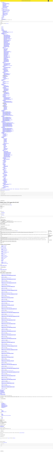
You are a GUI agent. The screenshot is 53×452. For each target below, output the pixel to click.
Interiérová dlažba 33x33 (6, 60)
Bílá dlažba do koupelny (6, 59)
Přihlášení (2, 410)
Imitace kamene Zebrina (6, 90)
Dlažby (3, 82)
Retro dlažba (5, 50)
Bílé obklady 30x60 (6, 42)
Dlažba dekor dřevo (6, 166)
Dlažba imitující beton (5, 123)
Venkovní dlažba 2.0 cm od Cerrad (7, 153)
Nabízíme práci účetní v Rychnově (6, 9)
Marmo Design (5, 168)
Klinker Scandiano (6, 106)
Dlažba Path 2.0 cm (5, 129)
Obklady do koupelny (6, 34)
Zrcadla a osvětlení (4, 114)
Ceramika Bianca (4, 158)
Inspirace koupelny (4, 111)
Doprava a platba (4, 4)
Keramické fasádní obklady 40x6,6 (7, 99)
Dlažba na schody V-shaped (6, 155)
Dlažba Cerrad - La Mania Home (7, 156)
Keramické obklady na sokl (6, 98)
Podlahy (5, 178)
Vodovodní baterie (4, 113)
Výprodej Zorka (5, 182)
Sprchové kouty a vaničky (5, 115)
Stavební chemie (4, 77)
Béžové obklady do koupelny (7, 41)
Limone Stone (5, 174)
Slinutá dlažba (5, 58)
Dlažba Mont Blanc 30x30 (6, 71)
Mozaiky (3, 62)
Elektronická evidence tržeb (4, 405)
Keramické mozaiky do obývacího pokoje (8, 65)
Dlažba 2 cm (4, 72)
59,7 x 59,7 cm (2, 212)
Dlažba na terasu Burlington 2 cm (7, 73)
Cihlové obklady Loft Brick (6, 93)
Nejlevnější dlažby (6, 135)
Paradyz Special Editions (6, 143)
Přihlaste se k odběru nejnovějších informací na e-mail (5, 428)
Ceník (3, 12)
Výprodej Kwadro (5, 172)
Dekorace (4, 66)
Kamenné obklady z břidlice (6, 95)
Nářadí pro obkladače (6, 76)
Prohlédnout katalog (2, 426)
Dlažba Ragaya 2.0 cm (5, 131)
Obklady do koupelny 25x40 (7, 43)
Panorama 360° (4, 11)
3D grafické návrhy (3, 403)
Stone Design (5, 139)
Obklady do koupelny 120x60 (7, 44)
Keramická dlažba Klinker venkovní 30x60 (8, 102)
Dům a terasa (4, 32)
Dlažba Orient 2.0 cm (5, 130)
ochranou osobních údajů (21, 432)
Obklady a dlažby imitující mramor (7, 40)
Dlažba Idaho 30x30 (6, 70)
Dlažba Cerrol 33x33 (6, 186)
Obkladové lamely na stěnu (6, 46)
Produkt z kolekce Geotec (3, 265)
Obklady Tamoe (4, 119)
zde (17, 230)
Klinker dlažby (4, 100)
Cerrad (3, 150)
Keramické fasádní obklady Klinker (7, 97)
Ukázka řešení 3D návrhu (5, 14)
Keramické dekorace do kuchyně (7, 67)
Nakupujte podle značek (5, 7)
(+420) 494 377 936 (5, 442)
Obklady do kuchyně (5, 117)
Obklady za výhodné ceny (6, 81)
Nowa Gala (4, 167)
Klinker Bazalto (5, 108)
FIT (4, 142)
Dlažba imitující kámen (5, 125)
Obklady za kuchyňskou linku (7, 35)
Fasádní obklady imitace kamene (7, 154)
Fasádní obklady (4, 85)
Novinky (2, 8)
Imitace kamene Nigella (6, 89)
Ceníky (3, 16)
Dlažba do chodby (5, 55)
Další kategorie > (4, 47)
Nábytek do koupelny (5, 112)
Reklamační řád (4, 5)
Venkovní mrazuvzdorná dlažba (7, 57)
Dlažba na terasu (5, 49)
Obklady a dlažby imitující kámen (7, 39)
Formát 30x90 (5, 141)
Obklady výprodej (4, 133)
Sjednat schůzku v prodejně (5, 6)
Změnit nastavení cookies (3, 411)
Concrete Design (5, 138)
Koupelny (5, 161)
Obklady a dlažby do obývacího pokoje (8, 38)
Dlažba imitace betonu (6, 151)
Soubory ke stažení (4, 15)
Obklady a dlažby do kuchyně (7, 37)
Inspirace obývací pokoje (5, 122)
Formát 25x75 (5, 140)
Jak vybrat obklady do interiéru (6, 3)
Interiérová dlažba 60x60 (6, 61)
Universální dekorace (6, 148)
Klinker (4, 147)
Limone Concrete (5, 175)
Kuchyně (3, 31)
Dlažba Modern (4, 120)
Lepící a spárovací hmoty (6, 78)
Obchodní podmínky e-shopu (4, 406)
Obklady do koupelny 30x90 (7, 159)
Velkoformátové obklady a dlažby (7, 36)
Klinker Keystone (5, 109)
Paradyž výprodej (5, 149)
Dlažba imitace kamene (6, 52)
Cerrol (3, 185)
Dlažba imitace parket (6, 54)
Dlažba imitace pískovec (6, 53)
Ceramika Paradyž (4, 144)
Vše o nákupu (2, 2)
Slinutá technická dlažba (5, 69)
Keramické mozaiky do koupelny (7, 63)
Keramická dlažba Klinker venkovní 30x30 (8, 101)
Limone (3, 173)
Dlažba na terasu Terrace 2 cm (7, 74)
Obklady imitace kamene (6, 86)
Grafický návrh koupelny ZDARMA (6, 10)
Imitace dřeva (5, 181)
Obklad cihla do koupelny (6, 45)
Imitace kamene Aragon (6, 88)
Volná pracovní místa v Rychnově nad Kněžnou (6, 415)
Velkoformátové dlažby (5, 126)
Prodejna (2, 17)
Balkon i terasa (5, 146)
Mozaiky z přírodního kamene (7, 64)
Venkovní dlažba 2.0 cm (5, 128)
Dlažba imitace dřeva (6, 48)
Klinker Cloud (5, 104)
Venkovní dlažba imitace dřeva (7, 56)
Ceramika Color (4, 183)
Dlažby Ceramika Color (6, 184)
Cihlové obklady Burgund (6, 92)
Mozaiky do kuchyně (5, 118)
